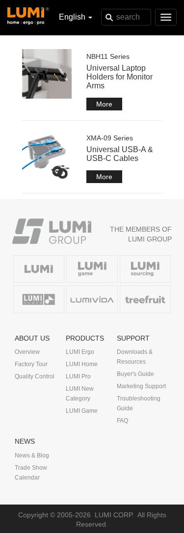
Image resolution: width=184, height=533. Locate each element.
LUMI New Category (80, 393)
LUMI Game (82, 410)
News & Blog (32, 455)
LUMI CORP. (114, 515)
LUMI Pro (78, 376)
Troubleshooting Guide (138, 403)
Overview (27, 351)
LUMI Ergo (80, 351)
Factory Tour (31, 364)
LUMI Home (82, 364)
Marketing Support (141, 386)
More (104, 104)
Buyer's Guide (135, 374)
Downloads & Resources (135, 356)
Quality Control (34, 376)
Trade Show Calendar (31, 472)
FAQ (122, 420)
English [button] (73, 17)
